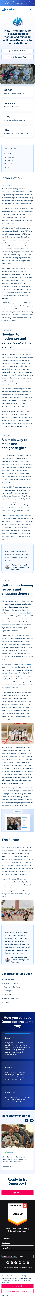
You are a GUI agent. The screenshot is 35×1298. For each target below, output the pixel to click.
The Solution (8, 160)
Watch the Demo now (21, 4)
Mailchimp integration (15, 515)
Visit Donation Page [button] (19, 57)
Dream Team (5, 638)
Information (6, 1238)
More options (6, 1295)
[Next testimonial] (26, 1120)
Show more (5, 1282)
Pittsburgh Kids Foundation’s (11, 186)
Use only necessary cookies (17, 1291)
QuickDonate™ (6, 508)
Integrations (6, 1248)
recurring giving (25, 664)
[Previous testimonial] (32, 1120)
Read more (7, 1167)
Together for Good (24, 613)
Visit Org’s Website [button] (18, 51)
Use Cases (5, 1243)
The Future (8, 167)
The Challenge (9, 157)
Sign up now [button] (17, 1193)
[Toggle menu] (30, 9)
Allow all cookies (17, 1286)
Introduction (8, 154)
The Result (8, 164)
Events (10, 625)
